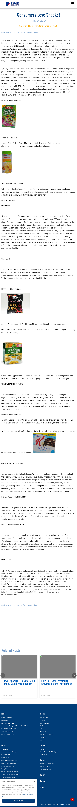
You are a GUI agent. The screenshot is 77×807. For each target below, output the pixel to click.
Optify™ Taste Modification (8, 763)
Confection (43, 726)
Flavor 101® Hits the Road (8, 728)
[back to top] (72, 799)
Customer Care (5, 754)
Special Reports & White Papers (49, 752)
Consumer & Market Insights (9, 752)
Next (74, 675)
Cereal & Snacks (44, 723)
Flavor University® (6, 717)
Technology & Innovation (8, 777)
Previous (2, 675)
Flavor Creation (5, 757)
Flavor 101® (4, 720)
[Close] (35, 782)
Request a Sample (45, 766)
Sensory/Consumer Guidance (9, 771)
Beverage (42, 720)
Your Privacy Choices (55, 804)
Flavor (30, 26)
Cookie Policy (44, 804)
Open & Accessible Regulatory (9, 760)
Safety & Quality (5, 769)
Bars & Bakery (44, 717)
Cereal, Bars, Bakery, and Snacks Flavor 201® (14, 726)
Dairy (41, 728)
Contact (43, 760)
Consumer (23, 26)
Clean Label (4, 749)
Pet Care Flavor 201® (7, 734)
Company (43, 781)
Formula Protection (45, 769)
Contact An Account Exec (47, 764)
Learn (3, 714)
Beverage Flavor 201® (7, 723)
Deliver (3, 746)
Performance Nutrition (46, 734)
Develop (42, 714)
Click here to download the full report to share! (19, 32)
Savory (42, 740)
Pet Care (42, 737)
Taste (42, 788)
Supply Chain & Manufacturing (10, 774)
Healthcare (43, 731)
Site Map (68, 804)
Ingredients (39, 26)
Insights (43, 746)
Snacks (48, 26)
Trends (55, 26)
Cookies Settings (18, 800)
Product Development (7, 766)
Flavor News (43, 754)
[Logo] (12, 6)
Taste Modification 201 (7, 731)
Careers (42, 775)
